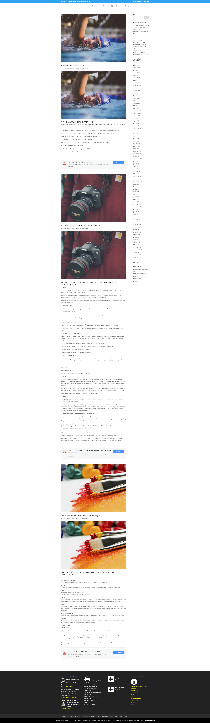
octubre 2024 (136, 116)
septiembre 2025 (137, 93)
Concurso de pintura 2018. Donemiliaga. (80, 515)
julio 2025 (135, 95)
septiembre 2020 (137, 207)
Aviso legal (64, 716)
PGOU (135, 281)
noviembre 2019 (137, 227)
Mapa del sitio (123, 716)
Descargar (119, 163)
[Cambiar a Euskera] (125, 7)
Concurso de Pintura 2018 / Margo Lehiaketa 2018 (84, 652)
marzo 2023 (136, 143)
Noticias (86, 68)
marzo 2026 (136, 78)
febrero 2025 (136, 105)
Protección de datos (74, 716)
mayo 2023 (136, 141)
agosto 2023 (136, 136)
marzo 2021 (136, 197)
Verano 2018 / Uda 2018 (73, 65)
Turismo (118, 6)
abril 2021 (135, 194)
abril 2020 (135, 217)
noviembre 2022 (137, 153)
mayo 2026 (136, 73)
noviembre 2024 (137, 113)
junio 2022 (136, 164)
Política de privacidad (89, 716)
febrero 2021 (136, 199)
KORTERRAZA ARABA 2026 (140, 36)
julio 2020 (135, 209)
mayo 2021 (136, 191)
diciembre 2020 (137, 204)
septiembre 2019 (137, 232)
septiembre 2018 (137, 255)
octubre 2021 (136, 179)
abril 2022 (135, 169)
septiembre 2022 (137, 159)
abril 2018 (135, 260)
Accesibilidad (113, 716)
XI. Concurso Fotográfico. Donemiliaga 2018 (82, 225)
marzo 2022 (136, 171)
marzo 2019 (136, 242)
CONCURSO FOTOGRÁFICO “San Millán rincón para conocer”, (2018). (89, 450)
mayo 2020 (136, 214)
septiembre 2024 (137, 118)
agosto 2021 (136, 184)
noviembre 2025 (137, 88)
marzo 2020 (136, 219)
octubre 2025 (136, 90)
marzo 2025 (136, 103)
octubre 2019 (136, 229)
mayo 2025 (136, 98)
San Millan (104, 6)
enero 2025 (136, 108)
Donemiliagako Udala (68, 68)
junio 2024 (136, 123)
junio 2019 (136, 237)
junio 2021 (136, 189)
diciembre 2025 (137, 85)
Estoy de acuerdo (150, 720)
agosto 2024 (136, 121)
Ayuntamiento (84, 6)
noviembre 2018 (137, 250)
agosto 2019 (136, 234)
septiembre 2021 (137, 181)
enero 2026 (136, 83)
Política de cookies (102, 716)
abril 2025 (135, 100)
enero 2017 (136, 262)
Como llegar (146, 1)
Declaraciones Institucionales (141, 269)
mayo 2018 (136, 257)
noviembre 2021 (137, 176)
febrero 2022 (136, 174)
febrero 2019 (136, 245)
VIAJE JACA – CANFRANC (139, 31)
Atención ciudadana (137, 1)
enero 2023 (136, 148)
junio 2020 (136, 212)
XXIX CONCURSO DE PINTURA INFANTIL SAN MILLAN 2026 (140, 53)
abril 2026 (135, 75)
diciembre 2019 (137, 224)
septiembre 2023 (137, 133)
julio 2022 (135, 161)
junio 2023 (136, 138)
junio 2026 (136, 70)
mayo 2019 (136, 239)
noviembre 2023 (137, 128)
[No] (208, 721)
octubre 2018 (136, 252)
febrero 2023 (136, 146)
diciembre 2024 (137, 111)
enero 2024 (136, 126)
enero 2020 (136, 222)
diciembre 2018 (137, 247)
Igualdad (135, 276)
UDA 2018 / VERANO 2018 (76, 162)
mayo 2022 (136, 166)
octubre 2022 (136, 156)
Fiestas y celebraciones (139, 273)
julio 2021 (135, 186)
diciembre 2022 (137, 151)
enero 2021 (136, 202)
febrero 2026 (136, 80)
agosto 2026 (136, 67)
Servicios (94, 6)
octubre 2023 (136, 131)
